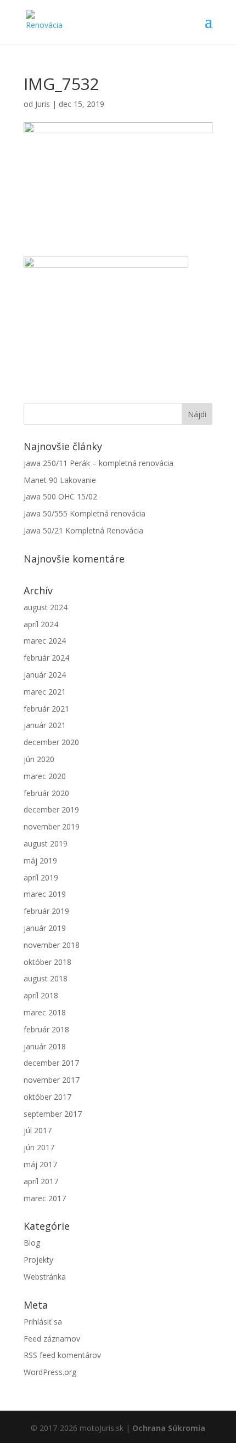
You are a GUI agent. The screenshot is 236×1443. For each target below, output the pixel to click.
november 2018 (52, 945)
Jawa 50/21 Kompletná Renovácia (83, 530)
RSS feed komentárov (62, 1355)
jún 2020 (39, 759)
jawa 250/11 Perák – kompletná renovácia (98, 463)
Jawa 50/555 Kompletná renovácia (84, 513)
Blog (32, 1242)
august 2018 (46, 978)
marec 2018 (45, 1012)
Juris (42, 104)
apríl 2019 (41, 877)
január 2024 (45, 674)
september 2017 (53, 1114)
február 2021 (46, 708)
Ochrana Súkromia (168, 1428)
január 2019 (45, 928)
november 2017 (52, 1080)
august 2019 (46, 843)
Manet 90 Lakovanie (60, 480)
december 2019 (51, 809)
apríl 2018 (41, 995)
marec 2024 (45, 640)
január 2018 (45, 1046)
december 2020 (51, 742)
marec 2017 (45, 1198)
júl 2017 (38, 1130)
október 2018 (47, 962)
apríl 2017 (41, 1181)
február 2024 (46, 657)
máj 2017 (40, 1164)
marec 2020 (45, 776)
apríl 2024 (41, 624)
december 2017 (51, 1063)
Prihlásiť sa (43, 1321)
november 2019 (52, 826)
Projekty (38, 1259)
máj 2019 (40, 860)
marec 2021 (45, 691)
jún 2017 (39, 1147)
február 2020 (46, 793)
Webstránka (45, 1276)
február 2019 (46, 911)
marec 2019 (45, 894)
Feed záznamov (52, 1338)
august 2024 (46, 607)
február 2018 (46, 1029)
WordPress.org (50, 1372)
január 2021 (45, 725)
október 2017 (47, 1097)
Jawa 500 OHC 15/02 (60, 496)
